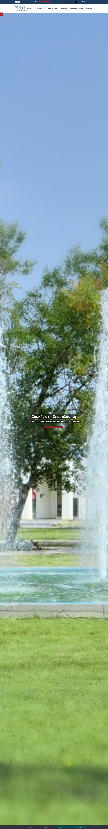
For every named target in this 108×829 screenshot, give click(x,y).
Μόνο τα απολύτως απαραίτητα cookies (79, 827)
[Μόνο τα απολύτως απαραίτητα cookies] (106, 827)
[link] (1, 14)
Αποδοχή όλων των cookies (63, 827)
